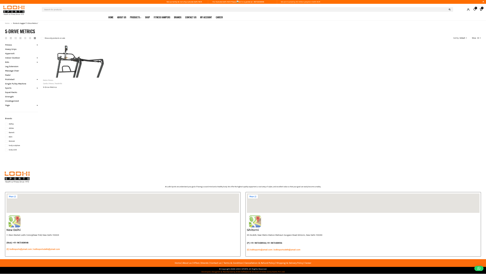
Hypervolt (9, 53)
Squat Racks (11, 92)
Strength (9, 96)
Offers (196, 263)
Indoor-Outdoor (12, 58)
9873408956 (259, 2)
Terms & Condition (233, 263)
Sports (8, 88)
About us (187, 263)
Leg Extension (11, 66)
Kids (7, 62)
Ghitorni (253, 230)
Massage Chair (12, 71)
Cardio (45, 83)
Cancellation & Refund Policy (260, 263)
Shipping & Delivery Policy (289, 263)
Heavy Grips (10, 49)
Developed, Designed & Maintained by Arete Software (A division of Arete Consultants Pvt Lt (242, 272)
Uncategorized (12, 101)
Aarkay (11, 124)
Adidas (11, 128)
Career (308, 263)
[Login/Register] (468, 9)
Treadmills (58, 83)
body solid (13, 150)
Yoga (7, 105)
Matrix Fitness (48, 80)
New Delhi (13, 230)
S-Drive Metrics (50, 87)
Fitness (8, 45)
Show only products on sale (55, 38)
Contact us (215, 263)
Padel (8, 75)
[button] (478, 268)
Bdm (10, 137)
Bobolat (12, 141)
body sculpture (14, 145)
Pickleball (10, 79)
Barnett (11, 132)
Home (7, 23)
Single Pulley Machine (15, 83)
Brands (205, 263)
